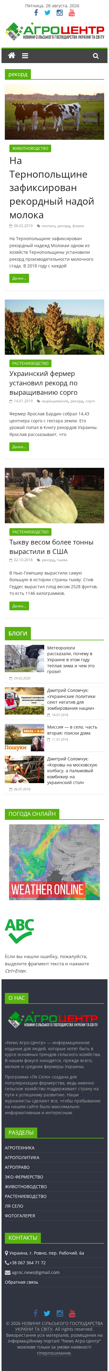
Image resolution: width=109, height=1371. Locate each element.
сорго (90, 401)
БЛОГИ (17, 633)
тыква (62, 559)
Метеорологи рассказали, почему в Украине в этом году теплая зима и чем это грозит (70, 659)
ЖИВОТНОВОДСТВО (30, 148)
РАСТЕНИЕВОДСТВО (30, 363)
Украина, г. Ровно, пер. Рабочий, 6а (46, 1253)
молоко (48, 225)
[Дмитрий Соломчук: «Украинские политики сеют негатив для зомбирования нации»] (24, 690)
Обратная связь (21, 1282)
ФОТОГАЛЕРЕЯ (20, 1215)
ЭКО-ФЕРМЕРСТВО (24, 1177)
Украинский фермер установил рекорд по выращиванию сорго (43, 383)
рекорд (64, 225)
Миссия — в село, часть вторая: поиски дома (72, 730)
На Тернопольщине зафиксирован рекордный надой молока (51, 187)
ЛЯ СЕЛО (14, 1206)
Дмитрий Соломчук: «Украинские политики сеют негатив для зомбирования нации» (71, 699)
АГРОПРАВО (17, 1167)
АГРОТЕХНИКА (20, 1148)
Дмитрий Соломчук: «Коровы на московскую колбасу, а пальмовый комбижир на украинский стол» (72, 770)
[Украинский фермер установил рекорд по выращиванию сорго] (54, 303)
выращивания (55, 401)
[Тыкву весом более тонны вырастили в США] (54, 471)
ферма (78, 225)
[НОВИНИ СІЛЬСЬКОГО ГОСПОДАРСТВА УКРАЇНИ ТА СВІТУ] (54, 25)
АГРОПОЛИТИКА (22, 1157)
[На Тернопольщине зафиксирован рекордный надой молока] (54, 88)
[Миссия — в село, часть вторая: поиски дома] (24, 727)
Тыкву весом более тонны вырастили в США (51, 546)
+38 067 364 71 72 (27, 1262)
